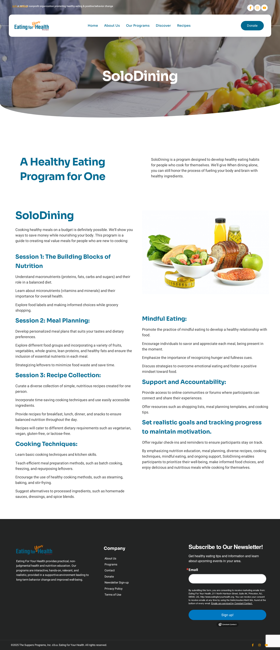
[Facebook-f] (250, 8)
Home (93, 25)
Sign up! (227, 614)
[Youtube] (264, 8)
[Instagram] (257, 8)
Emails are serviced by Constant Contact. (232, 603)
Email (193, 570)
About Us (112, 25)
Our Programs (138, 25)
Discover (163, 25)
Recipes (184, 25)
